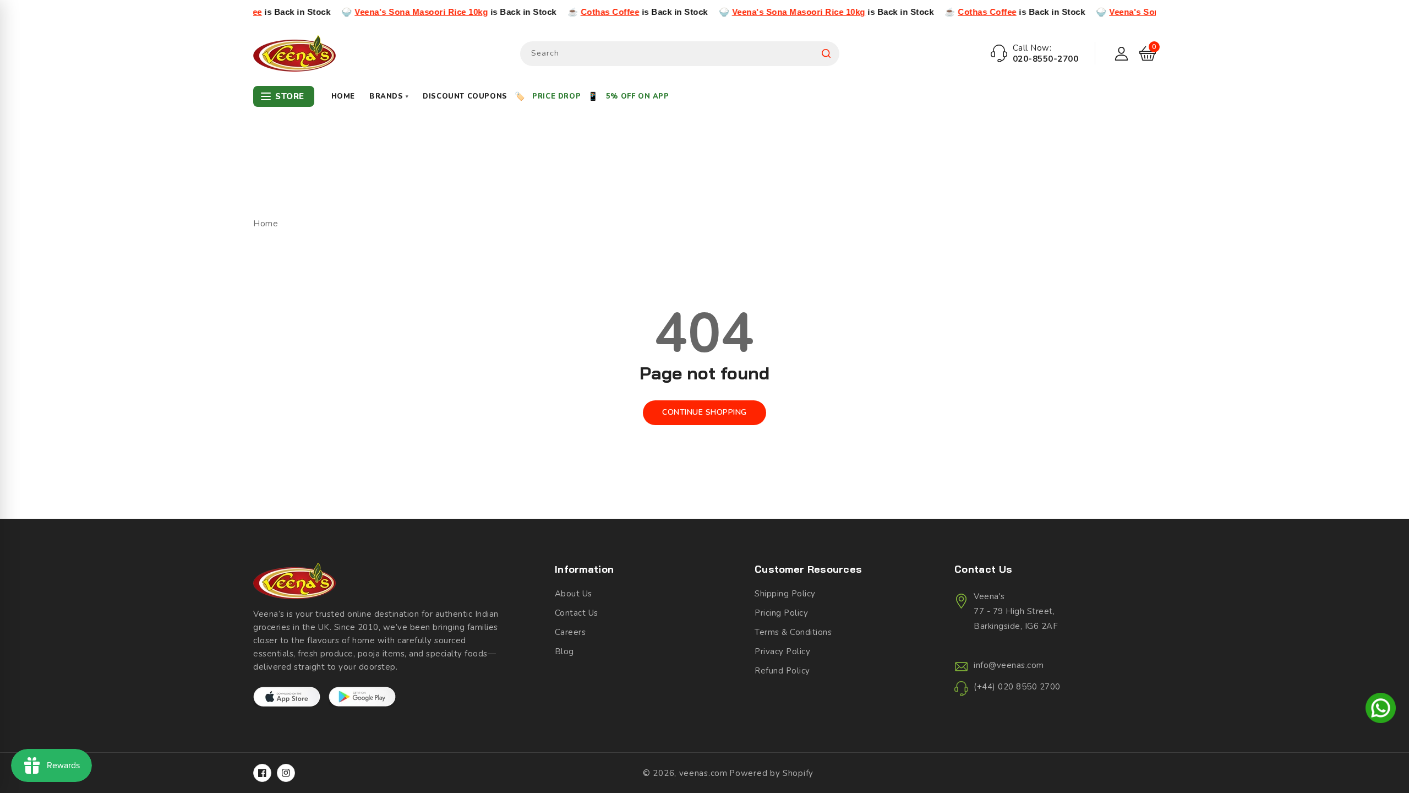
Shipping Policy (785, 593)
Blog (564, 651)
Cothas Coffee (582, 12)
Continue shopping (704, 412)
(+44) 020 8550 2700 (1017, 686)
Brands (388, 96)
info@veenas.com (1009, 665)
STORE (289, 96)
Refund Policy (782, 670)
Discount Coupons (465, 96)
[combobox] (679, 53)
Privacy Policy (782, 651)
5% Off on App (637, 96)
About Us (573, 593)
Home (343, 96)
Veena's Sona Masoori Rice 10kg (394, 12)
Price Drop (556, 96)
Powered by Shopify (771, 773)
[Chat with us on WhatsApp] (1381, 710)
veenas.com (703, 773)
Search (826, 53)
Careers (570, 632)
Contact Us (576, 612)
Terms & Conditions (793, 632)
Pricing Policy (781, 612)
